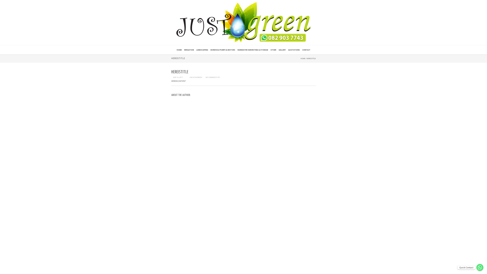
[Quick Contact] (479, 267)
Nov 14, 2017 (178, 77)
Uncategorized (195, 77)
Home (303, 58)
